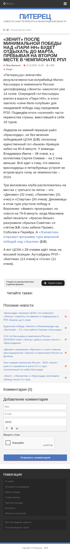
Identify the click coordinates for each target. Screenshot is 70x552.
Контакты (10, 508)
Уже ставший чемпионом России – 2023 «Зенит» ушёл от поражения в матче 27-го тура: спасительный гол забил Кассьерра (30, 366)
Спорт (9, 69)
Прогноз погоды (14, 502)
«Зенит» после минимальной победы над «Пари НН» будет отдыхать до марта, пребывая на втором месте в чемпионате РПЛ (34, 49)
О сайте (9, 481)
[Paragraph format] (11, 428)
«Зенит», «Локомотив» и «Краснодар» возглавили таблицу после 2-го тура (31, 377)
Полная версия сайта (20, 30)
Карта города (12, 492)
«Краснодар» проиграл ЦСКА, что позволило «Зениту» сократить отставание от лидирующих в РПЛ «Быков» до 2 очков (31, 316)
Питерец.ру (37, 548)
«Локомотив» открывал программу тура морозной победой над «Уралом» (31, 236)
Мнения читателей (15, 513)
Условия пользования (17, 486)
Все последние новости (18, 522)
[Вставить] (17, 428)
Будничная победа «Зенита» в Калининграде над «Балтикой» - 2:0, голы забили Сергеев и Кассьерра (32, 328)
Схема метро (12, 497)
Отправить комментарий (35, 457)
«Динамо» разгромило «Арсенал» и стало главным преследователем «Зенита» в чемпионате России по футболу (33, 353)
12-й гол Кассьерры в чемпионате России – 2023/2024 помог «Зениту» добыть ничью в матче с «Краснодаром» (32, 339)
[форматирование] (6, 428)
